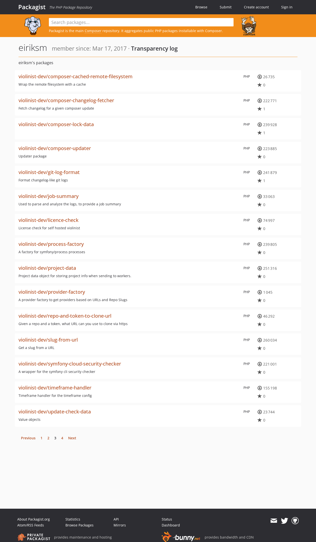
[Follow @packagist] (284, 520)
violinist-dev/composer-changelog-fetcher (66, 100)
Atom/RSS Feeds (30, 525)
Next (72, 438)
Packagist (32, 7)
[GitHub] (295, 520)
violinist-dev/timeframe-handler (55, 387)
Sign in (287, 7)
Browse (201, 7)
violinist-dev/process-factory (51, 244)
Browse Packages (79, 525)
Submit (226, 7)
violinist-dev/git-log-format (49, 172)
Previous (28, 438)
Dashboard (171, 525)
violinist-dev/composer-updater (55, 148)
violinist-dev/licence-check (49, 220)
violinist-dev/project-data (47, 268)
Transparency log (154, 48)
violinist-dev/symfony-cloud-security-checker (70, 363)
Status (167, 519)
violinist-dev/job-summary (49, 196)
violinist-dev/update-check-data (55, 411)
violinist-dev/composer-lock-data (56, 124)
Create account (256, 7)
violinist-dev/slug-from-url (48, 339)
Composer (93, 30)
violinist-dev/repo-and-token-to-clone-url (65, 315)
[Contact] (273, 520)
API (116, 519)
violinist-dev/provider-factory (52, 292)
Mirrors (120, 525)
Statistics (72, 519)
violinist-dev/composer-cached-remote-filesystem (76, 76)
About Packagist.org (33, 519)
